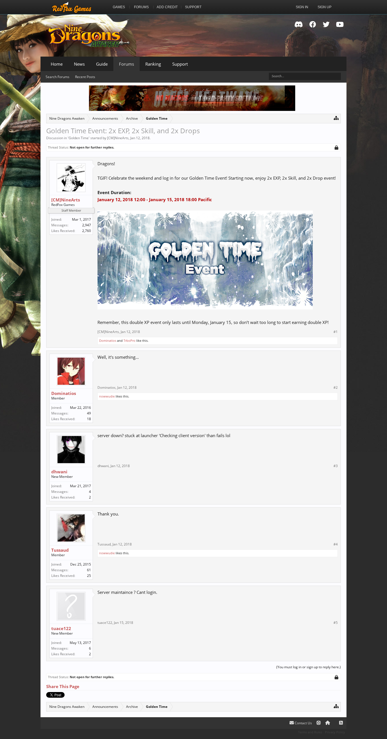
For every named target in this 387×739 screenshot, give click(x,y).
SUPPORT (193, 7)
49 (89, 413)
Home (57, 64)
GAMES (119, 7)
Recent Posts (85, 76)
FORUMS (141, 7)
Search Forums (57, 76)
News (79, 64)
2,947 (86, 225)
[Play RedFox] (72, 7)
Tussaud (60, 550)
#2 (335, 387)
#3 (335, 466)
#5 (335, 622)
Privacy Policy (335, 732)
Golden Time (79, 138)
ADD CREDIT (167, 7)
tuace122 (61, 628)
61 (89, 570)
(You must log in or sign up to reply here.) (308, 667)
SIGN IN (302, 7)
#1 (335, 332)
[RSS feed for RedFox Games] (341, 723)
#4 (335, 544)
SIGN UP (324, 7)
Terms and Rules (310, 732)
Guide (102, 64)
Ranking (153, 64)
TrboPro (129, 340)
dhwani (59, 471)
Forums (126, 64)
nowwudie (107, 396)
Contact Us (303, 723)
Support (180, 64)
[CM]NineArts (118, 138)
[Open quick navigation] (336, 118)
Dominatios (107, 340)
